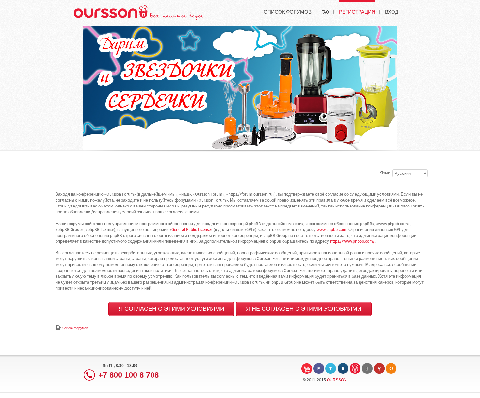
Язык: (385, 173)
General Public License (191, 229)
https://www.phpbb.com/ (352, 241)
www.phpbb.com (331, 229)
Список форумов (75, 328)
